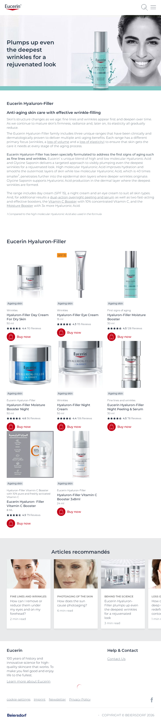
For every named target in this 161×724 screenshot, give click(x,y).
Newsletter (57, 699)
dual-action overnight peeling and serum (82, 197)
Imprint (39, 699)
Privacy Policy (80, 699)
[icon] (151, 699)
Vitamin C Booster (62, 201)
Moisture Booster (20, 206)
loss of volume (58, 142)
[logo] (13, 7)
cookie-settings (18, 699)
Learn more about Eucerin (29, 681)
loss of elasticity (92, 142)
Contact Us (116, 659)
